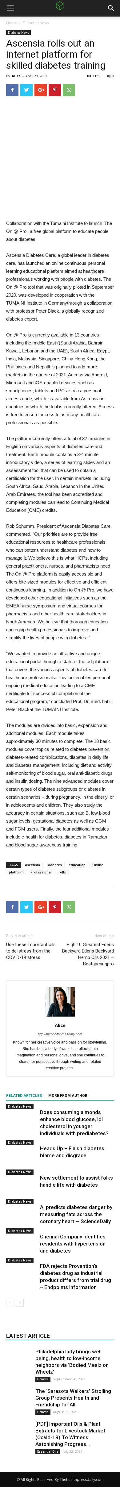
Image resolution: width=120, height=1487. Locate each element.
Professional (41, 872)
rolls (62, 872)
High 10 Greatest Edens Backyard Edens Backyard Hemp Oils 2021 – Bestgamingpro (88, 954)
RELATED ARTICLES (24, 1095)
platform (16, 872)
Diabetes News (36, 22)
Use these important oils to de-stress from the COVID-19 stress (31, 951)
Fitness (43, 1379)
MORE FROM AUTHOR (67, 1095)
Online (97, 864)
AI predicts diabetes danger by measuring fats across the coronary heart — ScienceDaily (76, 1214)
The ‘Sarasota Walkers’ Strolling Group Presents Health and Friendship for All (73, 1398)
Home (11, 22)
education (77, 864)
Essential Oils (47, 1451)
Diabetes (54, 864)
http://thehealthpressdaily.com (60, 1034)
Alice (16, 76)
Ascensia (32, 864)
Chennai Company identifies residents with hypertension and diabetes (73, 1244)
